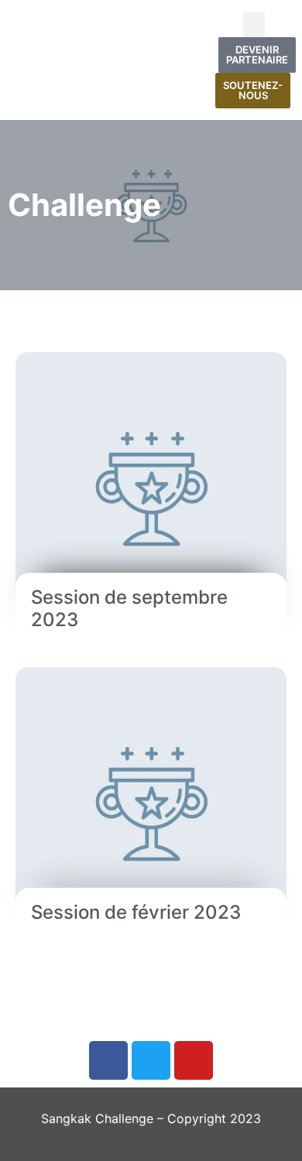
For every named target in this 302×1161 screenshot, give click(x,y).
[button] (254, 24)
